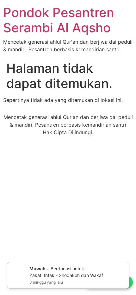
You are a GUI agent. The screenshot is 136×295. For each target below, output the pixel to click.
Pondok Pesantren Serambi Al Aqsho (58, 20)
